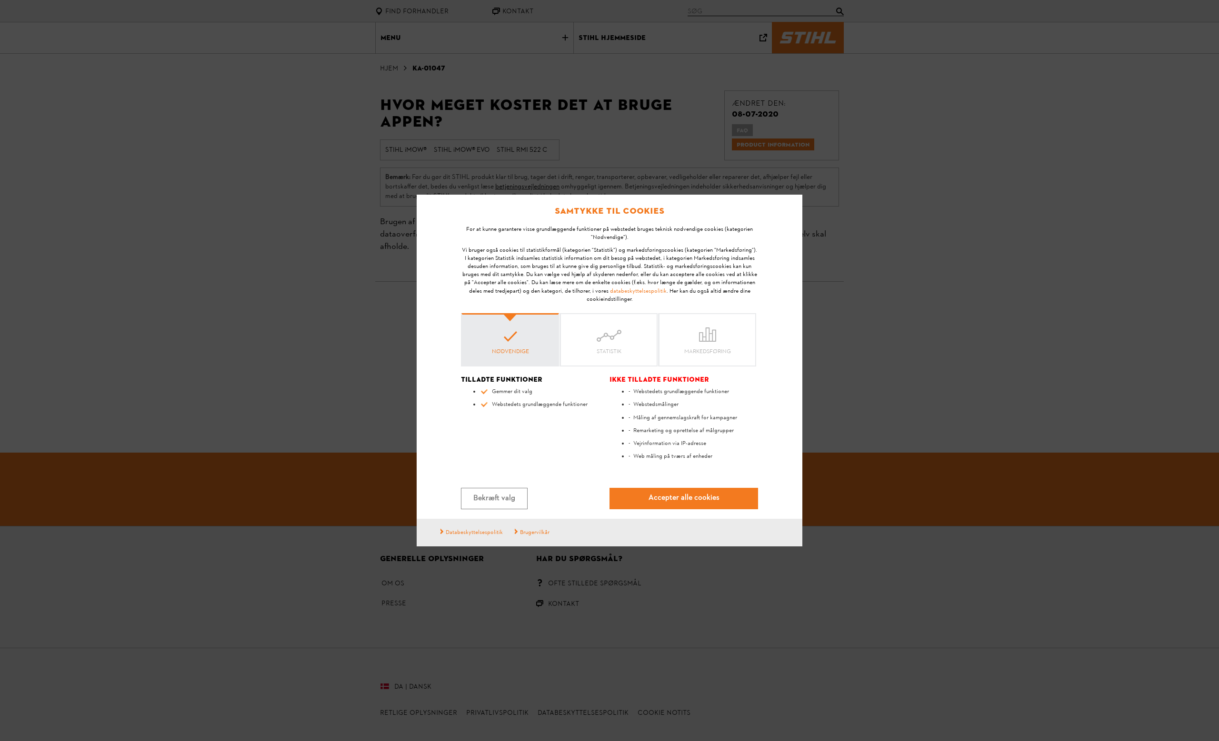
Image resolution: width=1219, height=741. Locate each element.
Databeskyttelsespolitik (474, 532)
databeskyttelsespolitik (638, 291)
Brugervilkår (535, 532)
